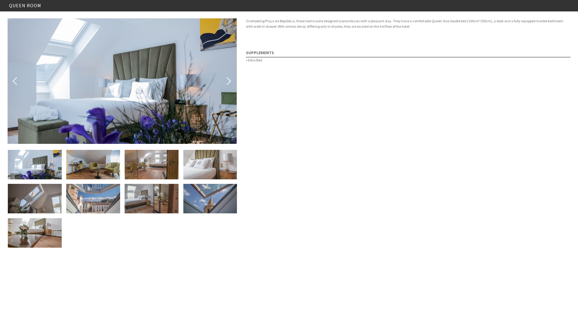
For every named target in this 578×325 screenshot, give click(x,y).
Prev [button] (15, 81)
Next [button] (229, 81)
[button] (35, 164)
